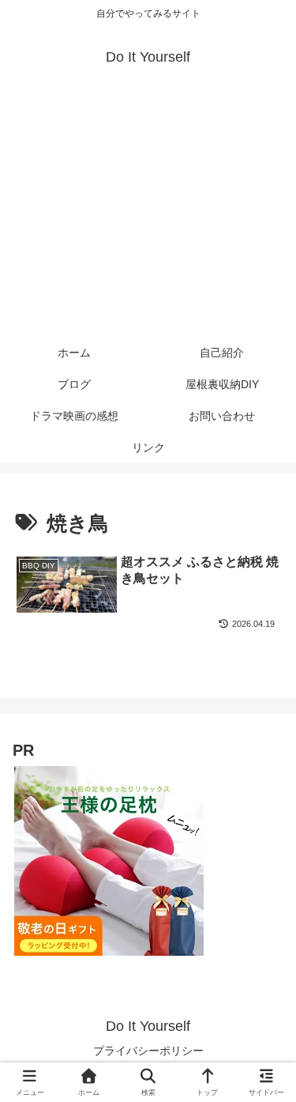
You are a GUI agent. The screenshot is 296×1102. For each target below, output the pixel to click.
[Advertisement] (148, 215)
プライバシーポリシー (148, 1050)
